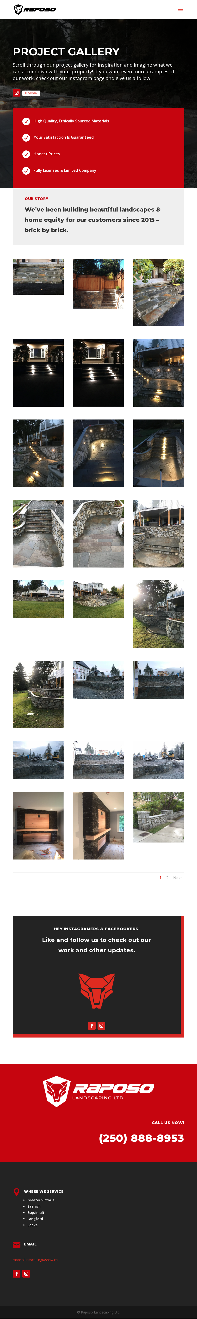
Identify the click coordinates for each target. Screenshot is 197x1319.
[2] (98, 308)
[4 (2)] (38, 405)
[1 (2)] (38, 293)
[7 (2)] (38, 485)
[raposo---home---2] (158, 841)
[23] (158, 777)
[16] (38, 727)
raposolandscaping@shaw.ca (35, 1259)
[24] (38, 858)
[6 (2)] (158, 405)
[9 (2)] (158, 485)
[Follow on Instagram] (16, 93)
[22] (98, 777)
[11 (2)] (98, 566)
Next (177, 877)
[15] (158, 646)
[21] (38, 777)
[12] (158, 566)
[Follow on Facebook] (92, 1026)
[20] (158, 697)
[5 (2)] (98, 405)
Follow (31, 93)
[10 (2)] (38, 566)
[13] (38, 617)
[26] (98, 858)
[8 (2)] (98, 485)
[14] (98, 617)
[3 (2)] (158, 325)
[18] (98, 697)
